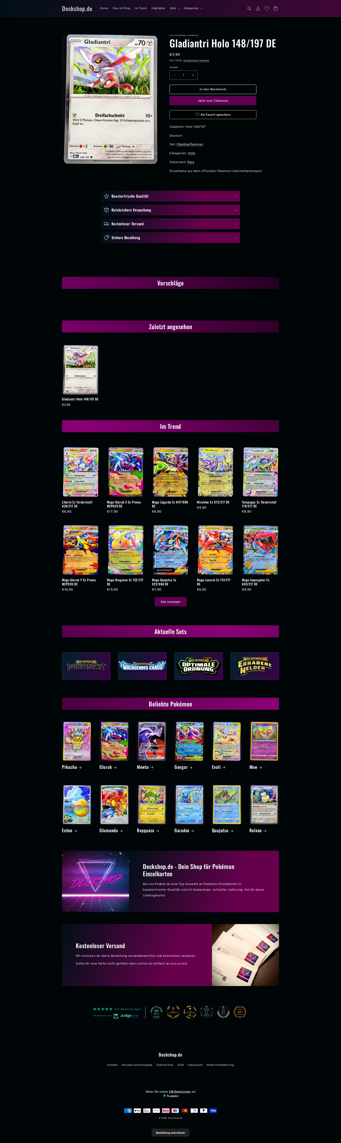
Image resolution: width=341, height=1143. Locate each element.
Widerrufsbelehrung (220, 1065)
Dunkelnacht (86, 681)
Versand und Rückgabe (137, 1065)
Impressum (195, 1065)
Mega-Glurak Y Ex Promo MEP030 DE (79, 582)
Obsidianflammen (190, 144)
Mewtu (143, 767)
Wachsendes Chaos (142, 681)
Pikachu (69, 767)
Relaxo (255, 830)
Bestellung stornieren (170, 1132)
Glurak (105, 767)
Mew (253, 767)
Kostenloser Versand (196, 60)
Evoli (216, 767)
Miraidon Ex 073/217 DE (213, 502)
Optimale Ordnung (198, 681)
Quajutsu (220, 830)
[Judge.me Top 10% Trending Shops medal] (240, 1012)
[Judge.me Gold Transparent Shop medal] (190, 1012)
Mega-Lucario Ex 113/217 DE (213, 582)
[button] (175, 8)
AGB (181, 1065)
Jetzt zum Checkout (213, 100)
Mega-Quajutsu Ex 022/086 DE (164, 582)
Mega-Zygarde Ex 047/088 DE (170, 504)
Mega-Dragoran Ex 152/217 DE (125, 582)
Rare (190, 162)
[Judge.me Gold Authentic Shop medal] (173, 1012)
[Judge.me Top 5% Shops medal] (223, 1012)
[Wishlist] (266, 8)
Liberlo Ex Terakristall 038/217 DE (77, 504)
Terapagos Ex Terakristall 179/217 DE (259, 504)
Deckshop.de (175, 1118)
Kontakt (112, 1065)
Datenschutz (165, 1065)
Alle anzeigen (171, 602)
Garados (181, 830)
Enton (67, 830)
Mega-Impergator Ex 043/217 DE (256, 582)
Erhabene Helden (255, 681)
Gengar (181, 767)
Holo (191, 153)
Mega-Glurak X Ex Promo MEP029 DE (124, 504)
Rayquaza (145, 830)
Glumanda (108, 830)
